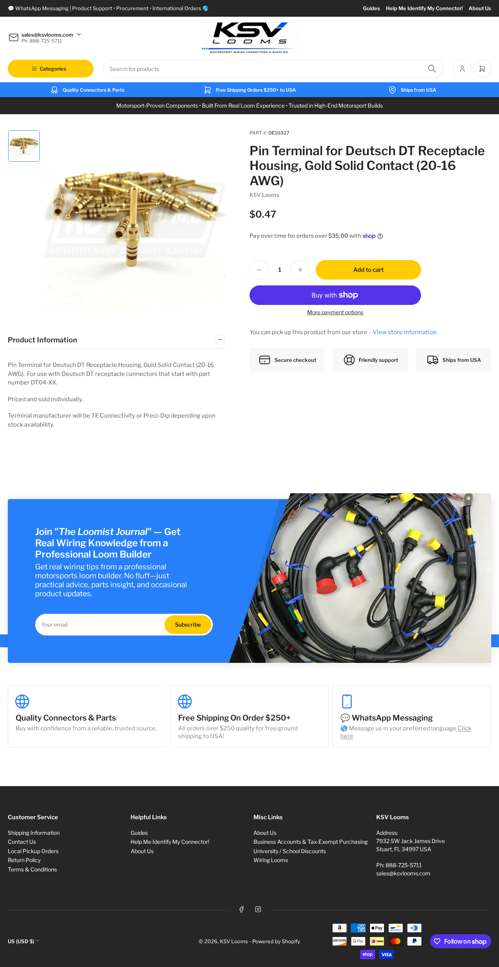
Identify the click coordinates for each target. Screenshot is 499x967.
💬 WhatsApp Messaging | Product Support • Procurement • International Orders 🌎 (108, 8)
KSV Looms (264, 194)
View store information (405, 332)
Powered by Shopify (276, 941)
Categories (53, 69)
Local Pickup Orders (33, 851)
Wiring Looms (270, 860)
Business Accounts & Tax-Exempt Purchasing (310, 841)
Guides (371, 8)
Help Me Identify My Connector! (424, 8)
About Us (480, 8)
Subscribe (188, 624)
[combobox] (273, 69)
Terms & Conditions (32, 869)
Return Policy (24, 860)
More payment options (335, 312)
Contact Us (22, 841)
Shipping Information (34, 832)
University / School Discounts (289, 851)
